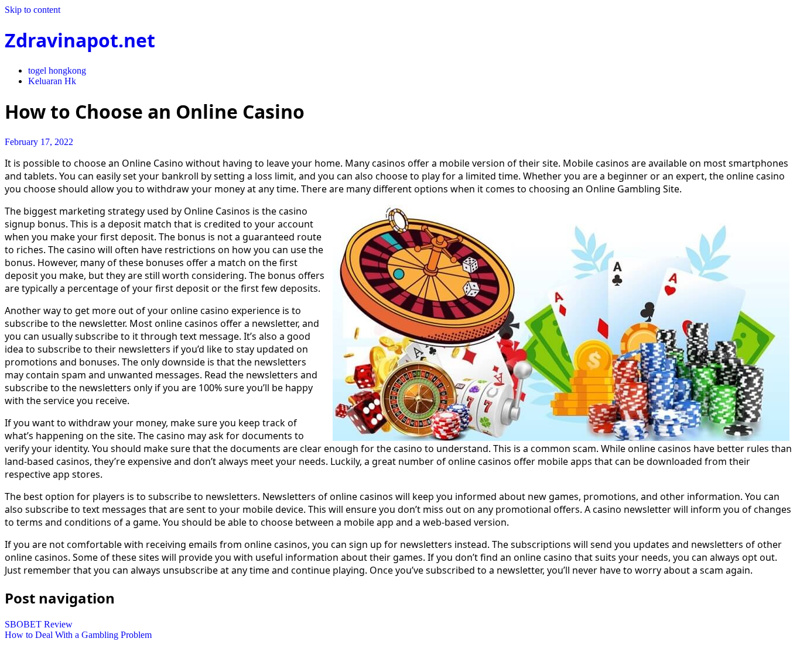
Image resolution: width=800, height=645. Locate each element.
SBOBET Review (39, 624)
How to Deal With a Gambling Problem (78, 635)
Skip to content (32, 10)
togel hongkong (57, 70)
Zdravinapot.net (80, 40)
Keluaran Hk (52, 81)
